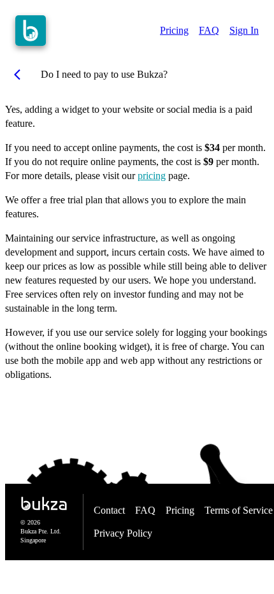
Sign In (244, 30)
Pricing (174, 30)
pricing (152, 175)
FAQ (209, 30)
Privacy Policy (123, 533)
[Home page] (30, 30)
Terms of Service (239, 510)
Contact (109, 510)
